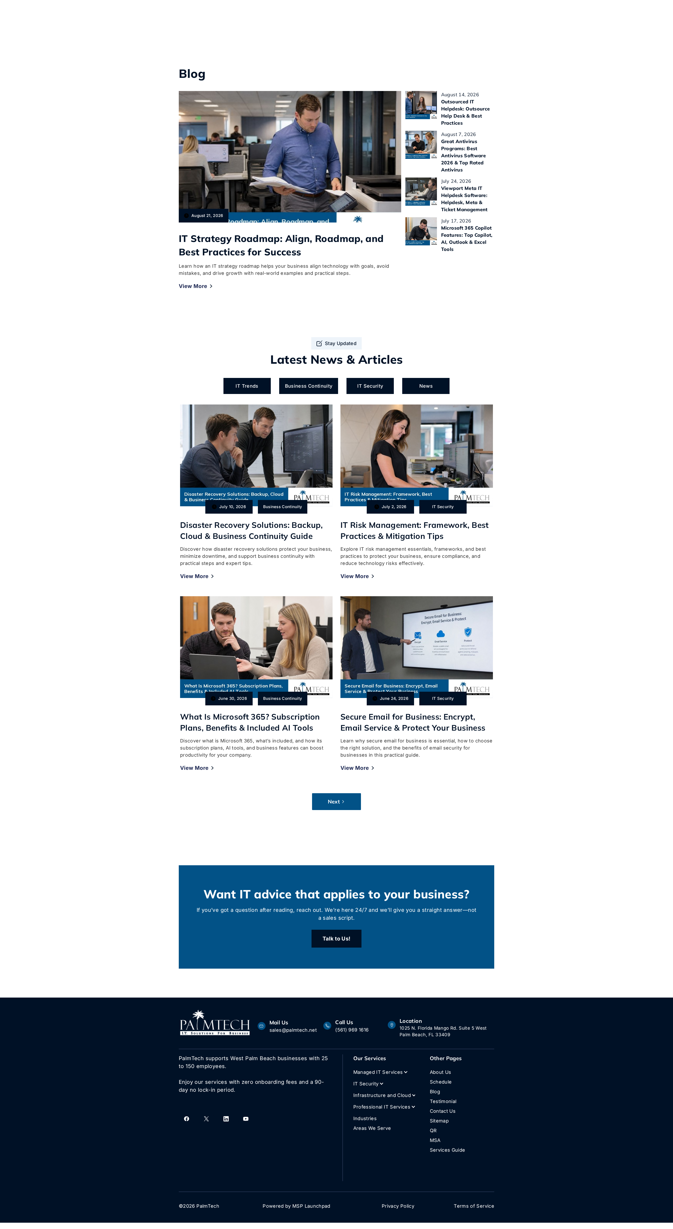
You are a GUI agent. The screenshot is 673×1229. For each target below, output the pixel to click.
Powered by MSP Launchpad (296, 1206)
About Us (440, 1072)
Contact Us (443, 1111)
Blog (435, 1091)
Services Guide (447, 1150)
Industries (365, 1118)
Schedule (441, 1082)
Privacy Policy (398, 1206)
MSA (435, 1140)
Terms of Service (474, 1206)
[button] (383, 1072)
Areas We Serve (372, 1128)
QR (433, 1130)
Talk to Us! (337, 938)
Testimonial (443, 1101)
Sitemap (439, 1121)
